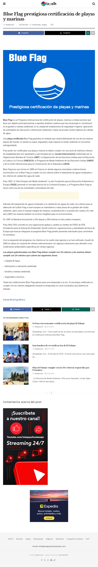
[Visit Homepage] (49, 3)
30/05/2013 (23, 25)
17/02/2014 (50, 373)
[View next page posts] (51, 393)
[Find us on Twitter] (45, 560)
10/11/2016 (50, 327)
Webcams (60, 539)
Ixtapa (44, 25)
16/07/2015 (50, 349)
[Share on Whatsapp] (88, 33)
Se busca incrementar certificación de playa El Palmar (58, 323)
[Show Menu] (4, 4)
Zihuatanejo (38, 539)
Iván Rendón (63, 555)
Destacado (36, 25)
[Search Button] (93, 4)
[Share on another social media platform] (93, 33)
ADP (87, 539)
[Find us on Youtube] (51, 560)
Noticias (19, 539)
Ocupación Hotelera (75, 539)
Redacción (10, 25)
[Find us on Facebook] (41, 560)
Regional (49, 539)
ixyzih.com (39, 555)
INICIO (10, 539)
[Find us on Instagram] (48, 560)
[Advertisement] (49, 42)
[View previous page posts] (47, 393)
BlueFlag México (17, 300)
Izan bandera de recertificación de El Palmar (54, 345)
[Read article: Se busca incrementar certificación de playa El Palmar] (16, 331)
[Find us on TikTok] (55, 560)
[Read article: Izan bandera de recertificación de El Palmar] (16, 353)
